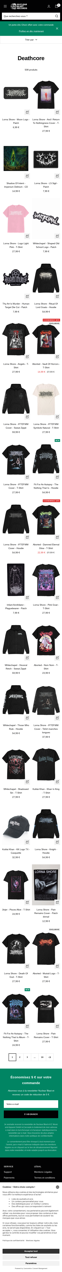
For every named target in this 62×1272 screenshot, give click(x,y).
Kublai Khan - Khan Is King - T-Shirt (46, 791)
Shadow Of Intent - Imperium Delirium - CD (16, 185)
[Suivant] (49, 1057)
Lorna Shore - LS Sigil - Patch (46, 185)
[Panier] (56, 6)
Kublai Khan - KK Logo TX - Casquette (16, 851)
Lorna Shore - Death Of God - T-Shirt (16, 975)
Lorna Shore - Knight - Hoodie (46, 851)
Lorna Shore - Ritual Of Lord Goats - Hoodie (46, 305)
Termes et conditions (44, 1177)
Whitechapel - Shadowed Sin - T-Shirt (16, 791)
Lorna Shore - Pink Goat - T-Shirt (46, 607)
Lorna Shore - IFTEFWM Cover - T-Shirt (15, 486)
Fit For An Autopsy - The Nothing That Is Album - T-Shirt (16, 1037)
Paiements (9, 1177)
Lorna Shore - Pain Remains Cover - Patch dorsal (46, 913)
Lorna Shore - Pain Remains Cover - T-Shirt (46, 1035)
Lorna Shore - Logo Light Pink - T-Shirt (16, 245)
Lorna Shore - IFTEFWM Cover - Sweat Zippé (15, 426)
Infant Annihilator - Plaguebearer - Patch (16, 607)
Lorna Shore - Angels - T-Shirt (16, 366)
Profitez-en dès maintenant (31, 31)
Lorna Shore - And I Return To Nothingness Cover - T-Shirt (46, 123)
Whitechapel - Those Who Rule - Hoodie (16, 727)
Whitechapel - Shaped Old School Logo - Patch (46, 245)
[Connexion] (48, 6)
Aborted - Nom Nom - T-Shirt (46, 667)
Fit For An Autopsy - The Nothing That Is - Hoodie (46, 486)
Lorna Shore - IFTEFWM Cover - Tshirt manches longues (46, 729)
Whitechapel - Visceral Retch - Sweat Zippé (16, 667)
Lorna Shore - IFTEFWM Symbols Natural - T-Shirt (46, 426)
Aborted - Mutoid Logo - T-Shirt (46, 975)
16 (42, 1057)
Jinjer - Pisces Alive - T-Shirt (16, 909)
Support (8, 1172)
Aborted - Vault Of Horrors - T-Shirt (46, 366)
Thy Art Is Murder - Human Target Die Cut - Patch (16, 305)
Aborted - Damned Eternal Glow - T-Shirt (46, 546)
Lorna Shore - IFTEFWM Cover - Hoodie (15, 546)
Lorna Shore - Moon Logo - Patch (16, 121)
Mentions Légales (43, 1172)
